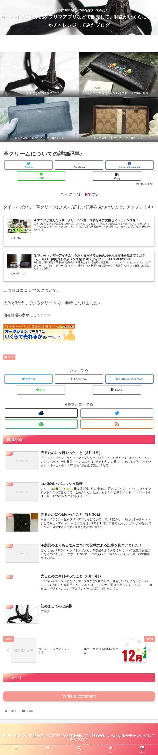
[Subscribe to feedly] (41, 424)
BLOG (10, 357)
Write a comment (79, 696)
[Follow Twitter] (116, 413)
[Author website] (41, 413)
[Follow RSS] (116, 424)
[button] (146, 498)
